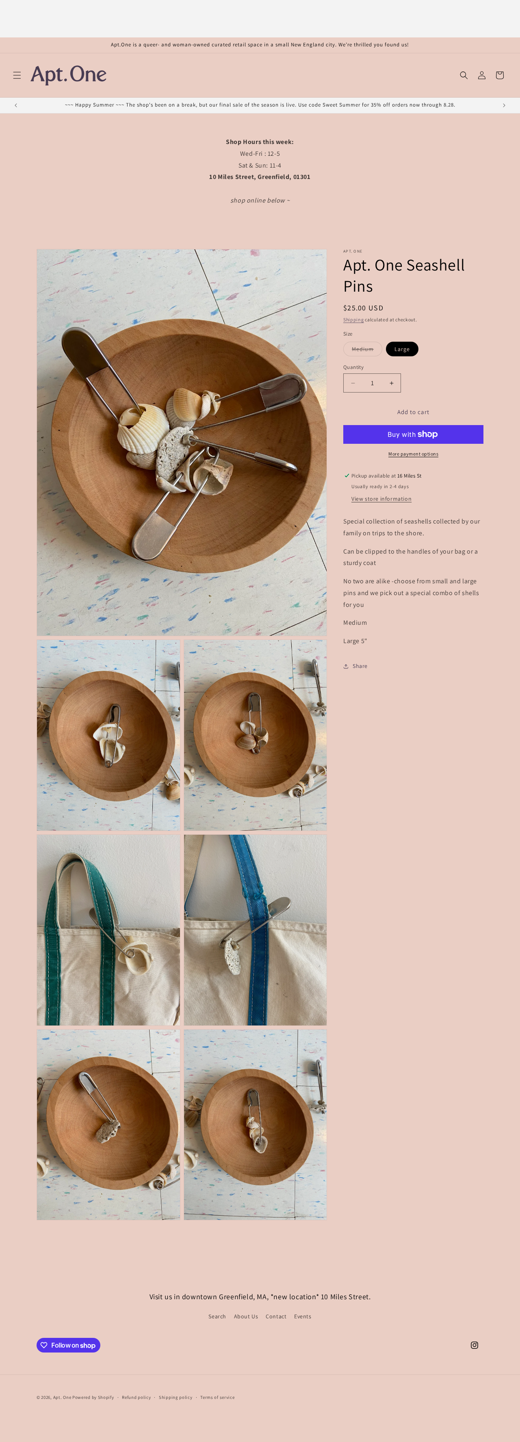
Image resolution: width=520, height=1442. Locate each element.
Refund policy (136, 1397)
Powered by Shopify (93, 1397)
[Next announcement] (504, 105)
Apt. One (62, 1397)
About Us (246, 1316)
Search (217, 1316)
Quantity (353, 367)
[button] (17, 75)
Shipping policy (176, 1397)
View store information (381, 498)
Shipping (353, 319)
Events (303, 1316)
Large (402, 349)
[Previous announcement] (16, 105)
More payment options (413, 454)
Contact (276, 1316)
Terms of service (217, 1397)
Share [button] (360, 666)
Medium (367, 350)
